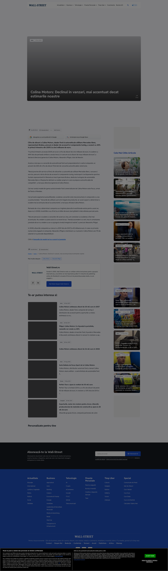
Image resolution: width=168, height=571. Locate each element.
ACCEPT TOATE (150, 556)
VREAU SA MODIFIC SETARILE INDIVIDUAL (149, 561)
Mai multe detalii (59, 556)
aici (59, 563)
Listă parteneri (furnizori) (79, 559)
